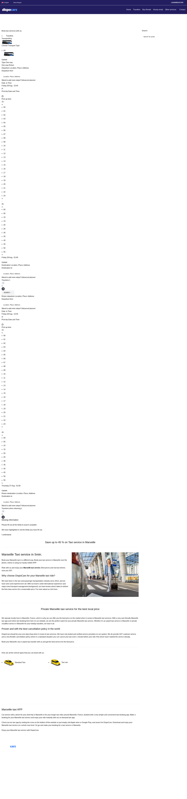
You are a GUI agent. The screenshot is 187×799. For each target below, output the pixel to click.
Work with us (53, 758)
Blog (50, 754)
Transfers (9, 36)
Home (3, 22)
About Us (52, 750)
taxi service (26, 717)
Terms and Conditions (10, 776)
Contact (5, 772)
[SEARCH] (182, 36)
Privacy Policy (7, 780)
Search (7, 292)
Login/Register (177, 2)
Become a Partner (55, 762)
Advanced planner (28, 80)
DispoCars (6, 634)
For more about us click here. (47, 589)
